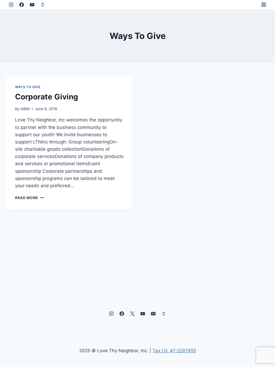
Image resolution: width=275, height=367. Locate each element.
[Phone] (42, 4)
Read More (29, 198)
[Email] (153, 313)
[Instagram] (11, 4)
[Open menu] (264, 4)
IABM (25, 109)
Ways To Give (27, 87)
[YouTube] (32, 4)
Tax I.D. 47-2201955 (174, 350)
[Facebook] (21, 4)
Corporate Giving (46, 96)
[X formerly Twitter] (132, 313)
